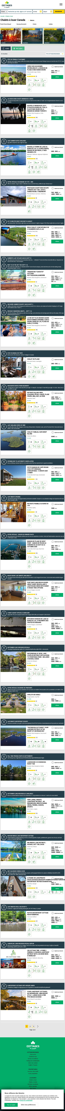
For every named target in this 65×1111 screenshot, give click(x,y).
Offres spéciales (33, 1086)
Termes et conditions (33, 1058)
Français (35, 1065)
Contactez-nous (33, 1056)
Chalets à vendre (33, 1082)
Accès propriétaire (32, 1073)
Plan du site (33, 1054)
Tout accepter (11, 1105)
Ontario (34, 24)
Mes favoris (33, 1088)
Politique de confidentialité (32, 1060)
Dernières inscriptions (33, 1084)
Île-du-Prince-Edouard (5, 24)
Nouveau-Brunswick (21, 24)
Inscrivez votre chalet (33, 1071)
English (30, 1065)
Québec (51, 24)
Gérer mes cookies (33, 1063)
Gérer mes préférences (28, 1104)
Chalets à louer (33, 1080)
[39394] (54, 38)
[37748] (32, 38)
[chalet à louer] (7, 7)
